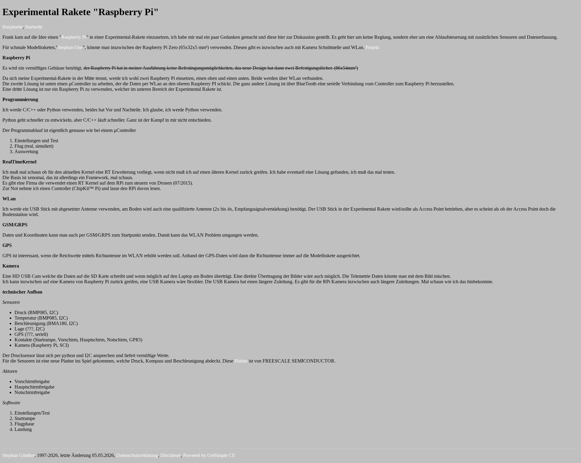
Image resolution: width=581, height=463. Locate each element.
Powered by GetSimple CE (209, 455)
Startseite (33, 26)
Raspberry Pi (73, 37)
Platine (242, 360)
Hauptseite (12, 26)
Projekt (372, 47)
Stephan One (70, 47)
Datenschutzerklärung (137, 455)
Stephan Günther (18, 455)
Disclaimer (170, 455)
